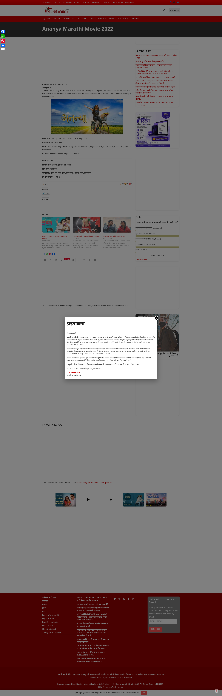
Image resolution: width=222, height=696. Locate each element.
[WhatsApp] (2, 36)
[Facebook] (2, 31)
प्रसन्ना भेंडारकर (74, 373)
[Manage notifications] (216, 691)
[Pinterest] (2, 41)
